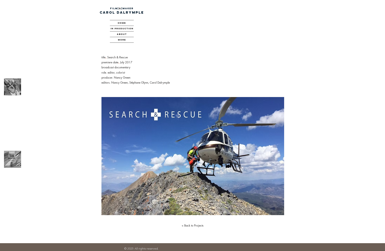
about (122, 34)
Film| (114, 8)
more (122, 39)
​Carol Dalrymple (122, 12)
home (122, 23)
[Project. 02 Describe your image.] (12, 159)
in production (121, 28)
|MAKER (127, 8)
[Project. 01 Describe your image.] (12, 86)
